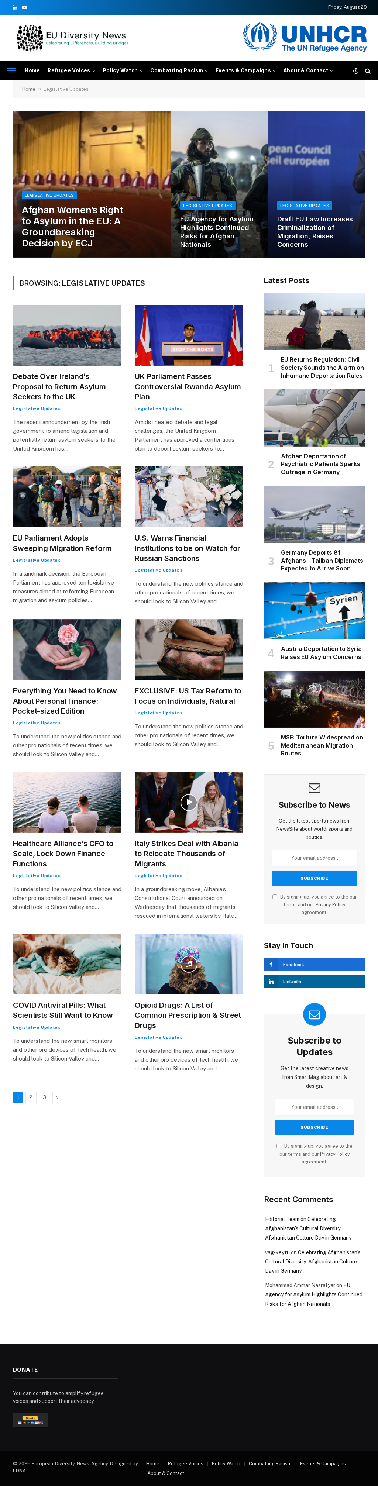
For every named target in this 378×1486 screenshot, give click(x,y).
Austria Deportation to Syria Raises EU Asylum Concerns (321, 653)
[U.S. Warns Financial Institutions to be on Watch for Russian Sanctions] (189, 496)
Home (32, 70)
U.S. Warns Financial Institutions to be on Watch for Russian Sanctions (187, 548)
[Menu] (11, 71)
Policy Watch (120, 70)
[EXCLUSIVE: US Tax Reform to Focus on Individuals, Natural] (189, 649)
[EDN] (72, 38)
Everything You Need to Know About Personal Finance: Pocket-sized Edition (65, 700)
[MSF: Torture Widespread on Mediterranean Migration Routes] (314, 699)
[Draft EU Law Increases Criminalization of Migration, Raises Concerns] (316, 184)
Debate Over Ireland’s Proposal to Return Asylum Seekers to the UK (59, 386)
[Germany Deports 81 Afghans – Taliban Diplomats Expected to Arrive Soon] (314, 514)
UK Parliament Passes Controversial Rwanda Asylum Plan (188, 386)
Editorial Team (282, 1219)
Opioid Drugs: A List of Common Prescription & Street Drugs (188, 1015)
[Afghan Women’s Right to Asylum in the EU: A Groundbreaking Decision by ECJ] (92, 184)
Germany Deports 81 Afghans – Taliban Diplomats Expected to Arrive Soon (322, 560)
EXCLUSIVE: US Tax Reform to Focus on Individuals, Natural (188, 695)
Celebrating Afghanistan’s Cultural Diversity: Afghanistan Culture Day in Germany (308, 1228)
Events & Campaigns (243, 70)
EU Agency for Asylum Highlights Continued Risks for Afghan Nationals (216, 231)
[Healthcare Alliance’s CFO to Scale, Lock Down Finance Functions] (67, 802)
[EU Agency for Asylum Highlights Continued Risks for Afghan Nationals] (219, 184)
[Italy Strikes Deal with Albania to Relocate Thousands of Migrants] (189, 802)
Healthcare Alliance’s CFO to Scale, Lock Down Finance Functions (63, 853)
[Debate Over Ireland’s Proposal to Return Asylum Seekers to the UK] (67, 335)
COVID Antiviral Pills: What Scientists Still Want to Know (63, 1010)
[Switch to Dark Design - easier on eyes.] (355, 71)
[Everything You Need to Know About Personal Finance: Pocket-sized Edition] (67, 649)
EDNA (19, 1470)
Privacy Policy (331, 904)
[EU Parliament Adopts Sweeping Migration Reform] (67, 496)
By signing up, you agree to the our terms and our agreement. (318, 905)
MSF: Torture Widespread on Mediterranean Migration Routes (322, 745)
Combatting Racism (176, 70)
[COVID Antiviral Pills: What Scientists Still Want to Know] (67, 964)
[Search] (367, 71)
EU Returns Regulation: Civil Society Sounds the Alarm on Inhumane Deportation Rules (322, 367)
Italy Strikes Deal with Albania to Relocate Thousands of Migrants (186, 853)
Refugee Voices (69, 70)
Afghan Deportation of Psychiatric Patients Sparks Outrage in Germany (320, 464)
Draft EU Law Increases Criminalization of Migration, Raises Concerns (315, 231)
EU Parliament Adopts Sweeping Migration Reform (62, 543)
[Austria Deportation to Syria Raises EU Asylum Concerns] (314, 610)
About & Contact (306, 70)
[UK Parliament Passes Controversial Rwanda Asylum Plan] (189, 335)
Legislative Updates (49, 195)
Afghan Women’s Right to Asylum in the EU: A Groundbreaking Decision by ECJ (72, 226)
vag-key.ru (277, 1252)
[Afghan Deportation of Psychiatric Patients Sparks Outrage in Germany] (314, 417)
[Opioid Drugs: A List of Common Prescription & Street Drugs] (189, 964)
